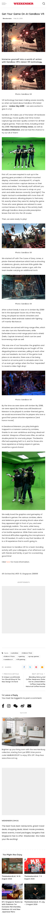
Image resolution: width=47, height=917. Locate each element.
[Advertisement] (23, 609)
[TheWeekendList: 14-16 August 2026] (12, 866)
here (8, 562)
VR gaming (21, 659)
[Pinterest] (36, 667)
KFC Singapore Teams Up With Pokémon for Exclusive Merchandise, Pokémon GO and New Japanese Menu (12, 907)
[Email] (42, 667)
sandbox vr (8, 659)
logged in (18, 698)
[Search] (43, 3)
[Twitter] (30, 667)
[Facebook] (24, 667)
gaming (22, 656)
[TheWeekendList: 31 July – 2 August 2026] (34, 891)
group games (34, 656)
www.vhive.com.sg (9, 758)
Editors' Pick (27, 653)
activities (15, 653)
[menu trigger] (5, 3)
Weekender (7, 18)
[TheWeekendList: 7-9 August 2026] (34, 866)
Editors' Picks (9, 656)
